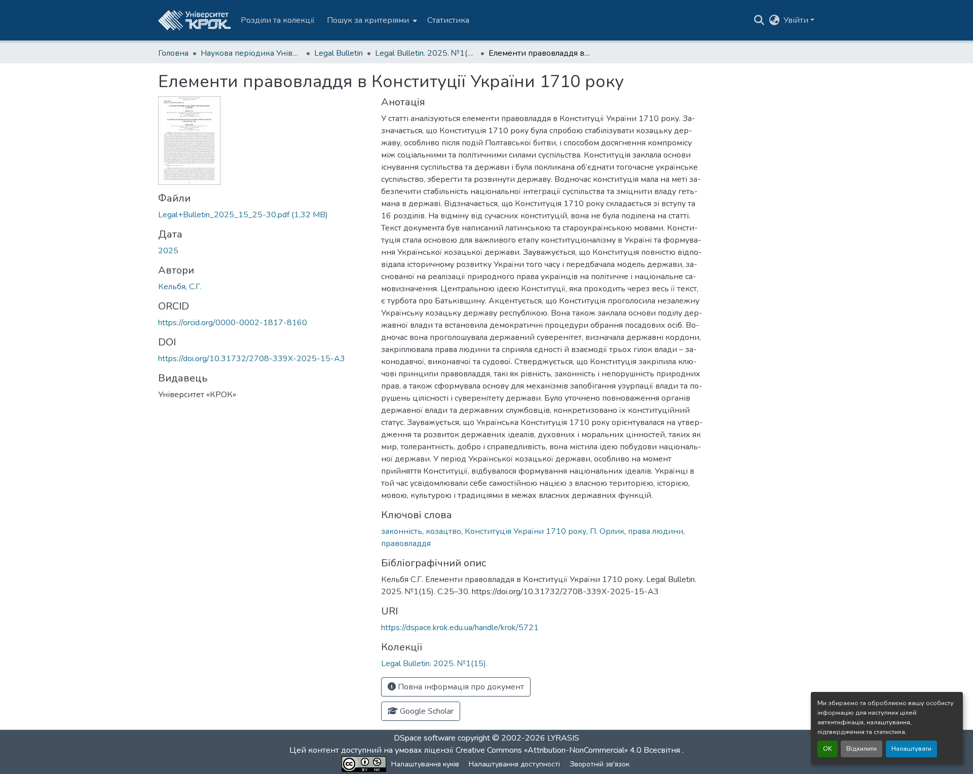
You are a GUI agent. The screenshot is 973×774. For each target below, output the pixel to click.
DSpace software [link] (425, 738)
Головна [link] (173, 53)
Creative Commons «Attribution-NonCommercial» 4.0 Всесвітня (569, 750)
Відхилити (861, 748)
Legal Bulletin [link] (338, 53)
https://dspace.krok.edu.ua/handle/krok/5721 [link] (460, 627)
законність (401, 531)
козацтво (443, 531)
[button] (194, 20)
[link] (263, 215)
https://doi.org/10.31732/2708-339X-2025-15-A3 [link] (251, 358)
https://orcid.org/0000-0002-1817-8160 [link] (232, 322)
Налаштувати (911, 748)
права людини (655, 531)
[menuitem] (371, 20)
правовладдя (406, 543)
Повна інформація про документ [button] (460, 686)
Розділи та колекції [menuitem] (278, 20)
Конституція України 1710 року (525, 531)
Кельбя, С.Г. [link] (180, 286)
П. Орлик (607, 531)
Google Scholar (426, 711)
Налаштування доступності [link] (514, 764)
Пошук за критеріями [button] (368, 20)
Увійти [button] (796, 20)
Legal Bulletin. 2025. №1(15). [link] (425, 53)
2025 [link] (168, 250)
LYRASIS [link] (563, 738)
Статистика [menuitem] (448, 20)
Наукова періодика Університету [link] (251, 53)
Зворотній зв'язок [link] (599, 764)
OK (827, 748)
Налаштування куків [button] (425, 764)
